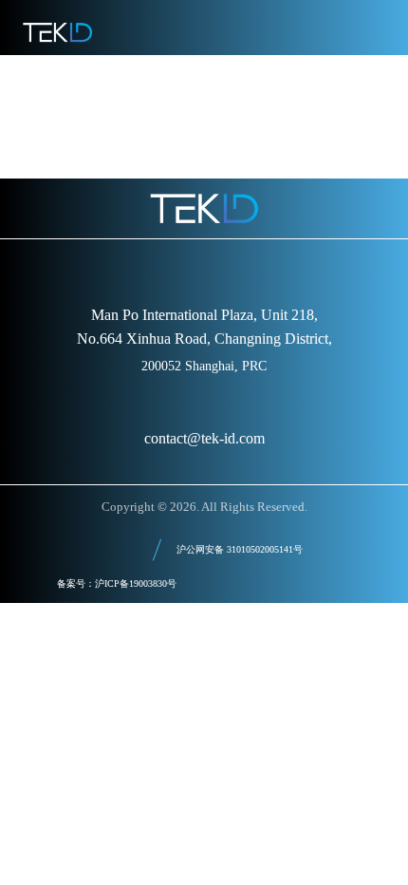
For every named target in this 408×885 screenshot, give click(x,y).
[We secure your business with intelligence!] (57, 32)
